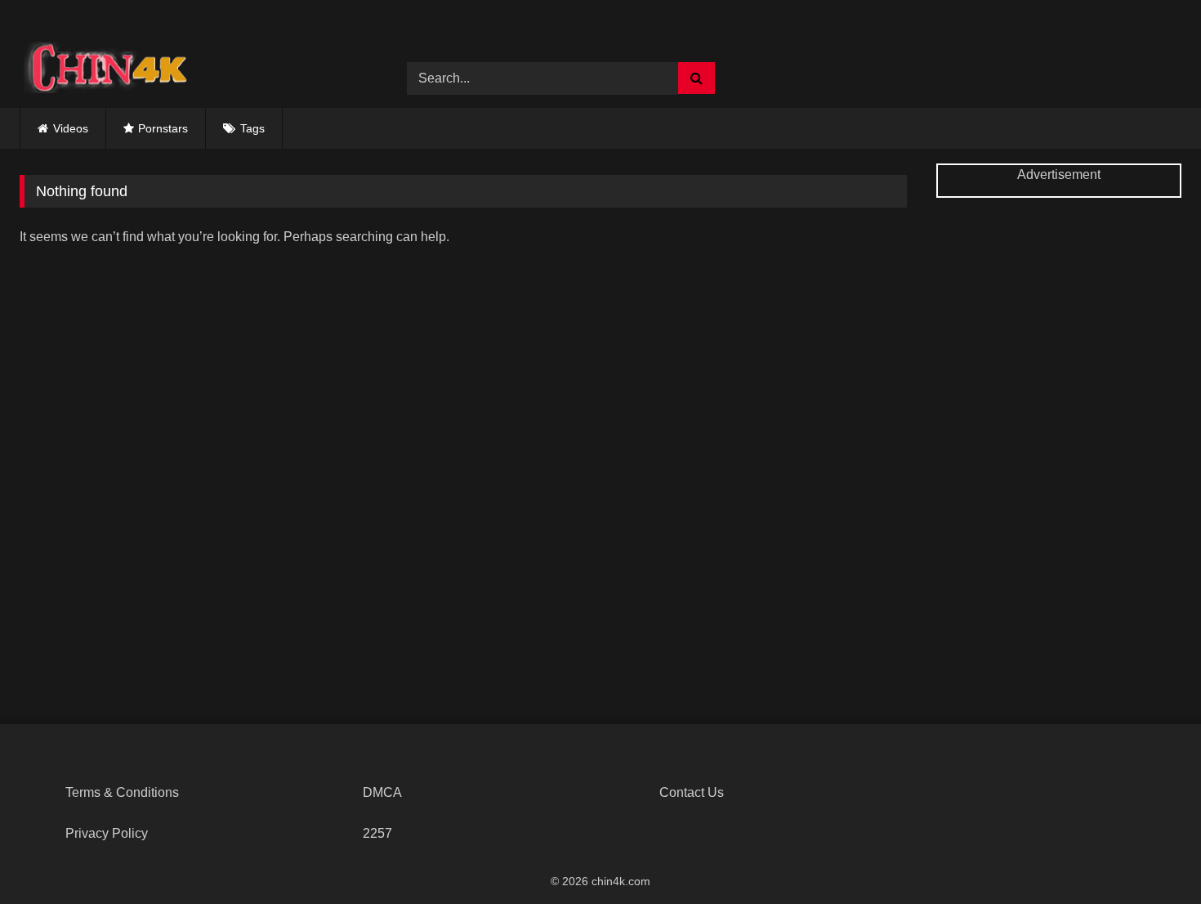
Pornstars (163, 128)
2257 (377, 833)
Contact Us (691, 792)
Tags (252, 128)
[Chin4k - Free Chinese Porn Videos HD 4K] (101, 66)
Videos (70, 128)
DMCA (382, 792)
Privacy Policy (106, 833)
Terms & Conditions (122, 792)
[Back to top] (1150, 855)
